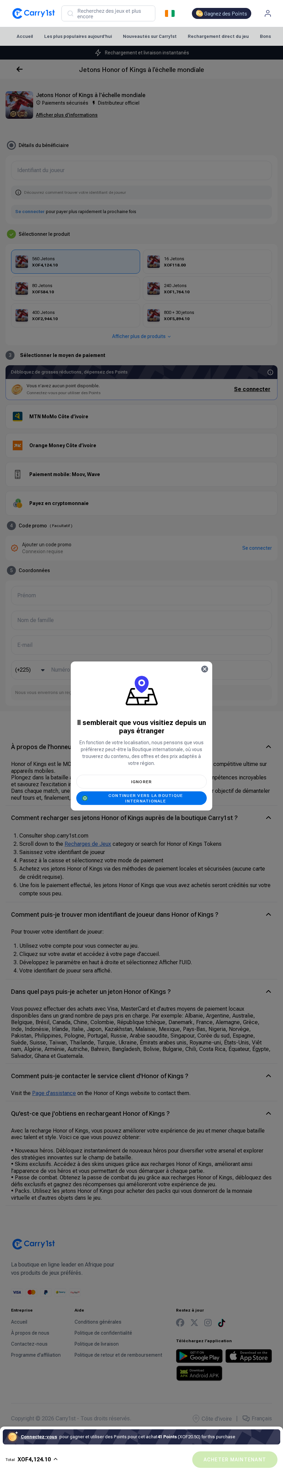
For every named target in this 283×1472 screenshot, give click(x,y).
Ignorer (141, 781)
